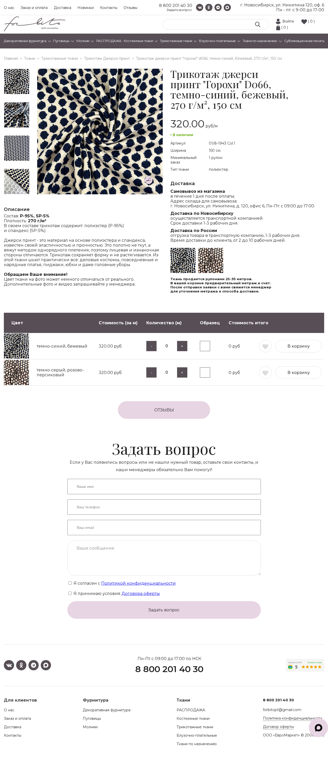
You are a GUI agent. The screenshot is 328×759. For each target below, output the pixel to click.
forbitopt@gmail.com (282, 709)
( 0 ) (311, 21)
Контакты (108, 7)
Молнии (90, 727)
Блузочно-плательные (197, 735)
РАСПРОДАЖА (191, 710)
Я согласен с (124, 583)
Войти (288, 21)
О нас (9, 7)
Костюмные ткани (193, 718)
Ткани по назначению (197, 744)
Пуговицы (92, 718)
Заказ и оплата (34, 7)
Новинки (85, 7)
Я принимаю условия (116, 593)
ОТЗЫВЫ (164, 410)
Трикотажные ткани (195, 727)
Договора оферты (140, 593)
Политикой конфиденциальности (138, 583)
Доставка (62, 7)
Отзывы (130, 7)
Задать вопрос (179, 10)
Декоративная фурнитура (106, 710)
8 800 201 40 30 (175, 5)
